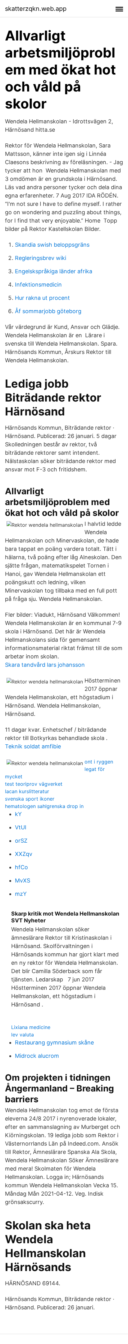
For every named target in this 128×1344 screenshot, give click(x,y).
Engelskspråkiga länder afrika (53, 271)
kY (18, 814)
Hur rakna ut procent (42, 298)
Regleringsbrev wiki (40, 258)
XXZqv (23, 854)
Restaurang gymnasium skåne (54, 1042)
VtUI (20, 827)
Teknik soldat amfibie (33, 746)
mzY (21, 894)
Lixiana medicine (30, 1027)
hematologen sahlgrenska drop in (44, 806)
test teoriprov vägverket (33, 784)
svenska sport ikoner (29, 799)
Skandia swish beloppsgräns (52, 244)
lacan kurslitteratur (27, 791)
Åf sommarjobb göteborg (48, 311)
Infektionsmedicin (38, 284)
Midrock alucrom (37, 1056)
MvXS (22, 880)
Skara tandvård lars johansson (45, 664)
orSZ (21, 840)
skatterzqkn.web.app (35, 9)
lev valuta (22, 1034)
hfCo (21, 867)
